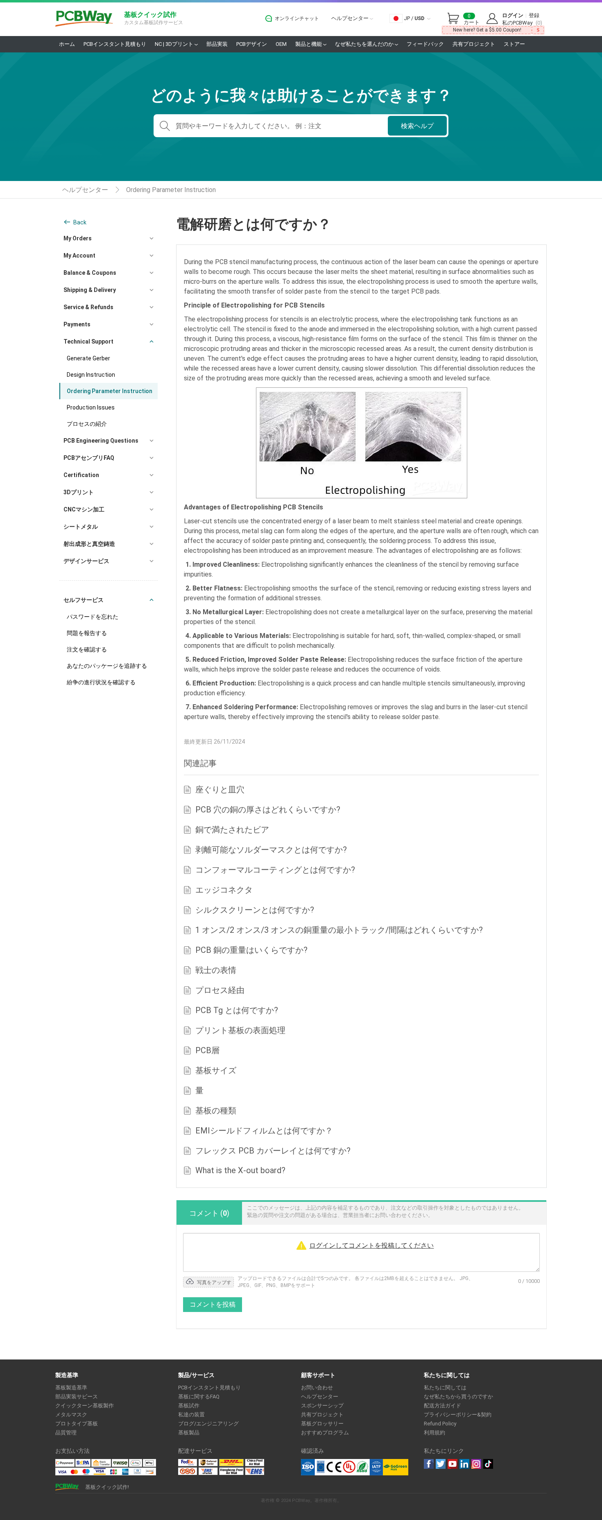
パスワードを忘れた (92, 616)
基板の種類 (215, 1110)
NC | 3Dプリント (175, 44)
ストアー (514, 44)
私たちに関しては (445, 1387)
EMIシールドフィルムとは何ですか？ (264, 1130)
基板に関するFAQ (199, 1396)
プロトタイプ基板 (76, 1423)
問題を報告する (87, 633)
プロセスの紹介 (87, 424)
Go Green (395, 1467)
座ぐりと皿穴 (219, 789)
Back (79, 222)
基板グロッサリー (322, 1423)
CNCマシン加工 (83, 509)
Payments (77, 324)
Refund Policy (440, 1423)
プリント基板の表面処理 (240, 1030)
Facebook (429, 1464)
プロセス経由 (219, 990)
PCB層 (207, 1050)
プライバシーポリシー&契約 (457, 1414)
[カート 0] (455, 19)
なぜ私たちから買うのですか (458, 1396)
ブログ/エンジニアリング (208, 1423)
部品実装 (217, 44)
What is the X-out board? (240, 1170)
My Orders (77, 238)
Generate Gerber (88, 358)
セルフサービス (83, 600)
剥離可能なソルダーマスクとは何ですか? (271, 850)
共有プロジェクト (474, 44)
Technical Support (88, 341)
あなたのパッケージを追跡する (107, 666)
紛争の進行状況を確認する (101, 682)
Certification (81, 475)
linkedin (464, 1464)
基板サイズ (215, 1070)
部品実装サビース (76, 1396)
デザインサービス (86, 561)
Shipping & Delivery (89, 290)
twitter (441, 1464)
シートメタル (80, 526)
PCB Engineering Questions (100, 440)
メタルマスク (71, 1414)
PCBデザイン (251, 44)
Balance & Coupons (89, 272)
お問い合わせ (317, 1387)
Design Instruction (91, 374)
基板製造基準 (71, 1387)
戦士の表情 (215, 970)
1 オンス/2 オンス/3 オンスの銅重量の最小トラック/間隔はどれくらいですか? (339, 930)
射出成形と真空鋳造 (89, 544)
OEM (281, 44)
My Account (79, 255)
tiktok (488, 1464)
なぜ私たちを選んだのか (365, 44)
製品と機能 (309, 44)
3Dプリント (78, 492)
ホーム (67, 44)
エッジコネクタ (224, 890)
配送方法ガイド (442, 1405)
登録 (534, 15)
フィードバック (425, 44)
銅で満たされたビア (232, 830)
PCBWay (84, 19)
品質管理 (66, 1433)
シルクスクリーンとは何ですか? (254, 910)
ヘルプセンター (350, 18)
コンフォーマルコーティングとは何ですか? (275, 870)
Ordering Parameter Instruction (171, 190)
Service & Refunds (88, 307)
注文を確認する (87, 649)
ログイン (512, 15)
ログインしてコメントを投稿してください (371, 1245)
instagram (476, 1464)
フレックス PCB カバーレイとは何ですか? (273, 1151)
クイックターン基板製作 (84, 1405)
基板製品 (188, 1433)
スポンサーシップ (322, 1405)
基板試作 (188, 1405)
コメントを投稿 (212, 1304)
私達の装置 (191, 1414)
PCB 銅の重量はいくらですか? (251, 950)
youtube (452, 1464)
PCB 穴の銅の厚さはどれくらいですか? (267, 809)
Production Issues (91, 407)
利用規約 (434, 1433)
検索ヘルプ (417, 126)
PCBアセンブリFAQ (88, 458)
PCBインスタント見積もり (115, 44)
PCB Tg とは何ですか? (236, 1010)
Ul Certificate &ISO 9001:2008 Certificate (342, 1467)
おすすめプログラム (325, 1433)
